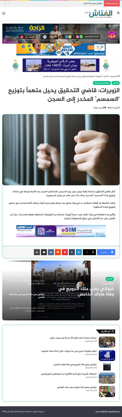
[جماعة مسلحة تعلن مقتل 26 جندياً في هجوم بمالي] (107, 342)
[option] (61, 290)
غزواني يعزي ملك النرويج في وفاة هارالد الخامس (82, 3)
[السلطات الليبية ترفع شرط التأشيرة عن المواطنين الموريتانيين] (107, 378)
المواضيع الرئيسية (101, 83)
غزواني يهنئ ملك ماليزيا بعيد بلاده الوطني (77, 387)
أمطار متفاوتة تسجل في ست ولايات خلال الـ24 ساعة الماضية (69, 351)
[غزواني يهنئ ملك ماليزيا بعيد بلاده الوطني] (107, 391)
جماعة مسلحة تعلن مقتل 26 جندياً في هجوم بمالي (73, 338)
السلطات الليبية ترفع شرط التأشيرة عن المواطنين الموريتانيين (69, 374)
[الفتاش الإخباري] (98, 14)
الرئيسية (114, 76)
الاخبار (105, 76)
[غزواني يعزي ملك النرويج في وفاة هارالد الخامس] (107, 367)
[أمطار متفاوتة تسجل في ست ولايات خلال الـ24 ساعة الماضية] (107, 355)
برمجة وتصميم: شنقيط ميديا (108, 411)
